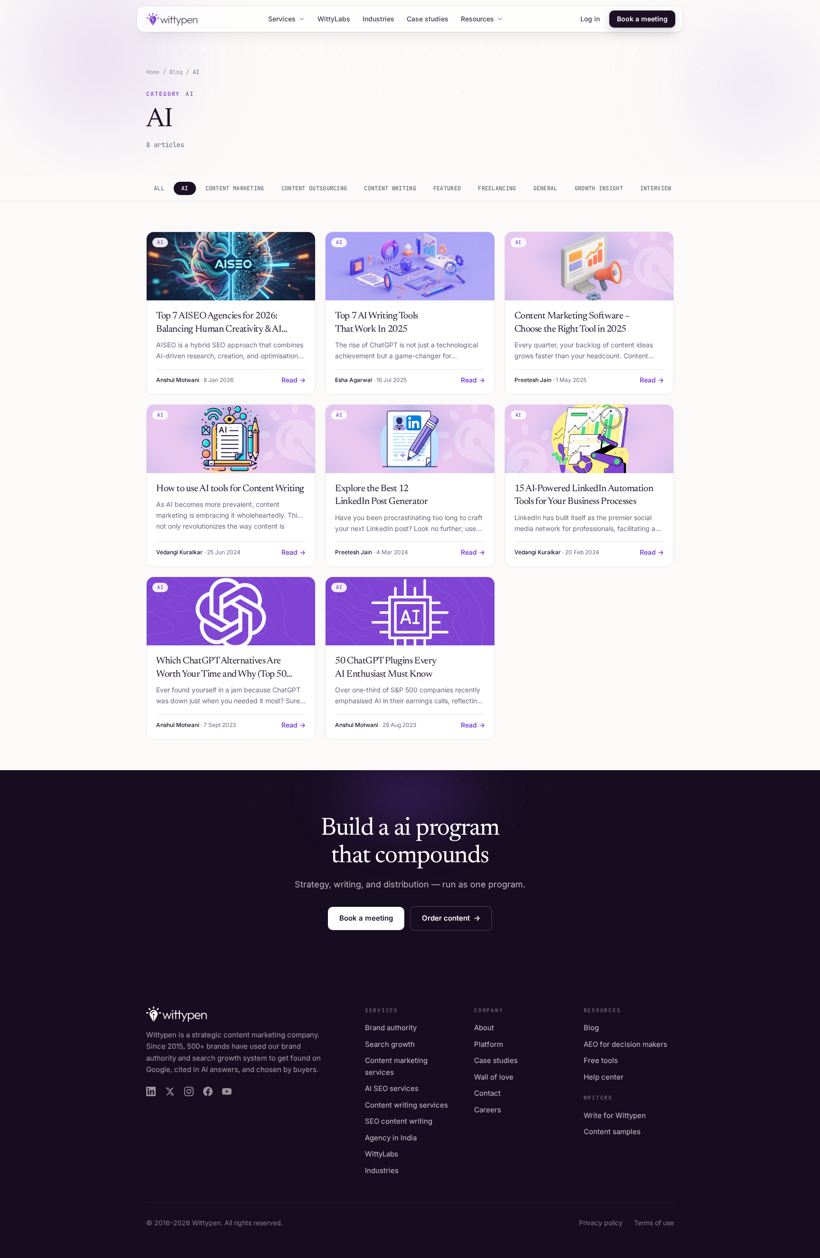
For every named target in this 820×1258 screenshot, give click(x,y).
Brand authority (391, 1027)
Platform (488, 1044)
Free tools (601, 1060)
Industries (378, 19)
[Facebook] (208, 1091)
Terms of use (654, 1223)
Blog (176, 72)
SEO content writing (398, 1121)
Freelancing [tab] (497, 188)
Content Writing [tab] (390, 188)
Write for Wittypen (615, 1115)
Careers (487, 1109)
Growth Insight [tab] (599, 188)
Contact (487, 1093)
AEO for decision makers (625, 1044)
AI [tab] (184, 188)
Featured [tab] (447, 188)
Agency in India (391, 1137)
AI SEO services (392, 1088)
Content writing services (406, 1104)
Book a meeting (642, 19)
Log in (590, 19)
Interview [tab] (655, 188)
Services (282, 19)
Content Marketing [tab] (234, 188)
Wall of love (493, 1076)
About (484, 1027)
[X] (170, 1091)
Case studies (427, 19)
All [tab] (159, 188)
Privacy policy (601, 1223)
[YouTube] (227, 1091)
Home (152, 72)
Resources (477, 19)
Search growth (390, 1044)
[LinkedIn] (151, 1091)
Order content (451, 918)
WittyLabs (333, 19)
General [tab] (545, 188)
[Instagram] (189, 1091)
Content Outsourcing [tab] (314, 188)
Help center (604, 1076)
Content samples (612, 1131)
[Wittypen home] (171, 19)
